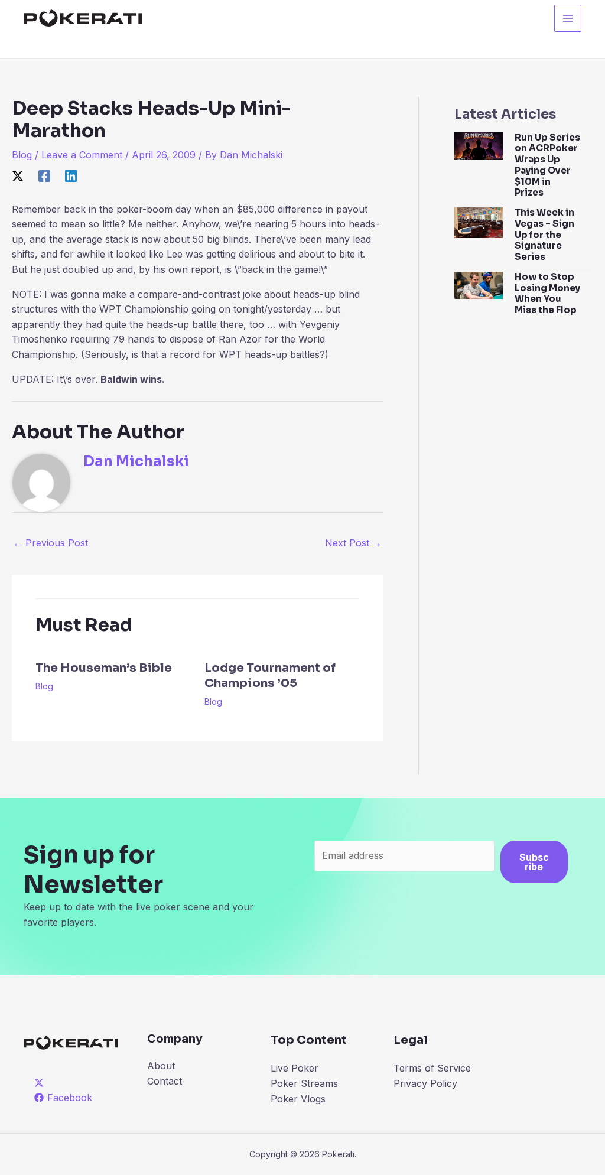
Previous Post (50, 543)
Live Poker (294, 1068)
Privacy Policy (425, 1083)
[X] (18, 175)
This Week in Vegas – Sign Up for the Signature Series (544, 234)
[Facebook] (44, 175)
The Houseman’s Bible (103, 667)
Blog (22, 155)
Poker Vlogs (298, 1099)
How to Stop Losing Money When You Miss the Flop (547, 293)
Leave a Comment (81, 155)
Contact (164, 1081)
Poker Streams (304, 1083)
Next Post (353, 543)
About (161, 1066)
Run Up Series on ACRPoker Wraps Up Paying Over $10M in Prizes (547, 165)
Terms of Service (432, 1068)
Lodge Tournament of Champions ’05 (270, 675)
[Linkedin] (71, 175)
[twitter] (41, 1083)
